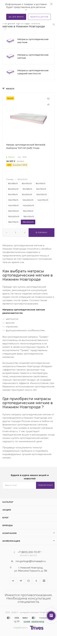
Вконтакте (13, 580)
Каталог (8, 502)
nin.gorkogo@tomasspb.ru (31, 561)
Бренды (7, 525)
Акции (6, 510)
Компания (9, 533)
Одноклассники (36, 580)
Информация (11, 541)
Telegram (20, 580)
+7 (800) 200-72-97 (29, 552)
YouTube (28, 580)
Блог (5, 517)
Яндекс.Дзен (44, 580)
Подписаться (45, 485)
